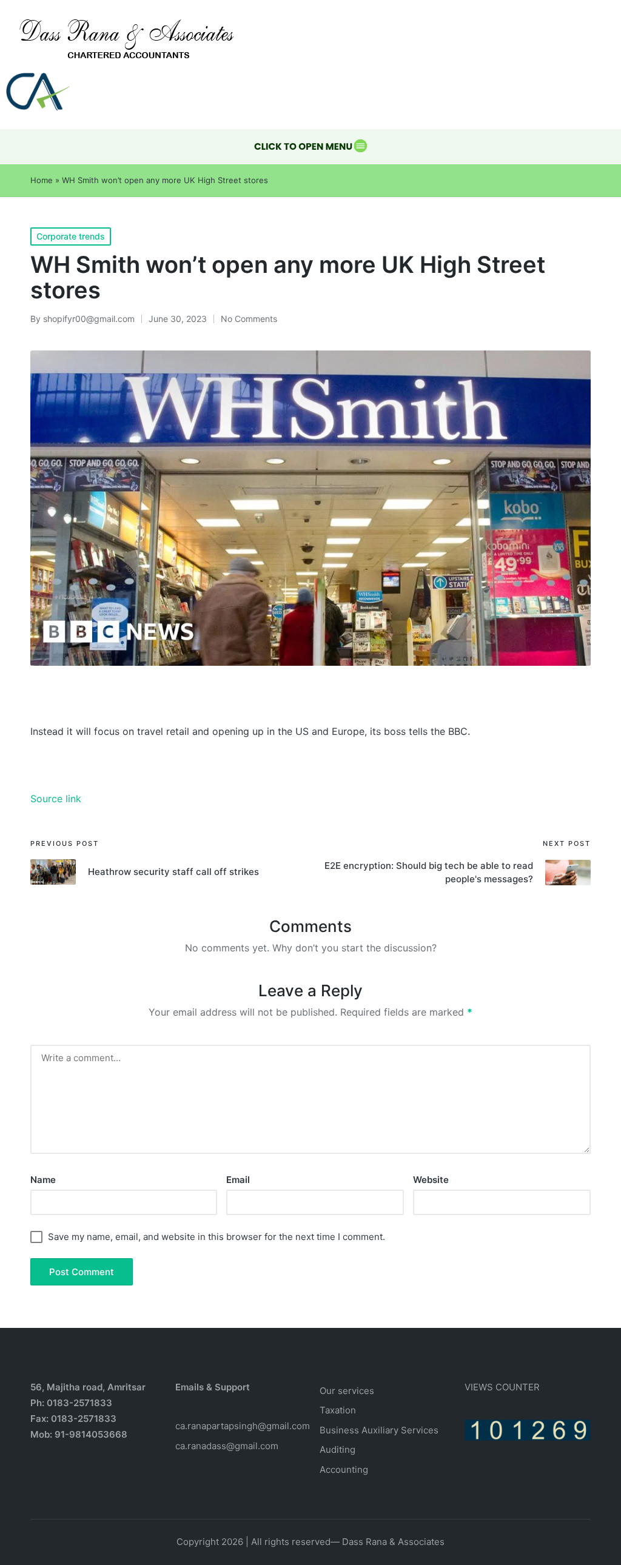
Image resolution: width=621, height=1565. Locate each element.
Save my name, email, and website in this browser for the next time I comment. (216, 1236)
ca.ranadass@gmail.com (226, 1446)
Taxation (338, 1410)
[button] (310, 146)
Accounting (344, 1469)
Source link (55, 799)
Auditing (337, 1449)
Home (41, 180)
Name (43, 1179)
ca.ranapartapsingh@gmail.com (242, 1426)
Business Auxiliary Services (379, 1430)
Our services (347, 1390)
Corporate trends (70, 236)
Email (238, 1179)
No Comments (249, 318)
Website (431, 1179)
